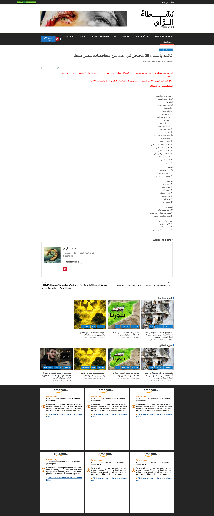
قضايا (151, 326)
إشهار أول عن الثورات (142, 36)
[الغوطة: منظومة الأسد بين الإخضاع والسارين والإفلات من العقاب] (90, 314)
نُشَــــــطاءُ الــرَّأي (157, 17)
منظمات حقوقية (85, 326)
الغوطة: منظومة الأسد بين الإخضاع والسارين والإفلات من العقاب (92, 333)
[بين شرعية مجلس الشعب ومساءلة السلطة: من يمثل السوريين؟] (124, 314)
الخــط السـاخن (70, 36)
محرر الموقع (168, 42)
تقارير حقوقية (159, 326)
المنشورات (125, 36)
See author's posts (72, 261)
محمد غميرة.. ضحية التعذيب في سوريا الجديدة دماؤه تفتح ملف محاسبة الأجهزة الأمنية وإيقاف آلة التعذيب (56, 375)
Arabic (20, 2)
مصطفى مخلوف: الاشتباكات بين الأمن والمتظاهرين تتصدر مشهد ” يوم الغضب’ (144, 284)
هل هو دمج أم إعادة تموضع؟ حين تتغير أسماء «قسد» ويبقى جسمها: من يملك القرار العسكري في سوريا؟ (159, 334)
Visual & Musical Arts (163, 36)
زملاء (161, 50)
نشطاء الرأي (167, 61)
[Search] (60, 39)
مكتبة (83, 36)
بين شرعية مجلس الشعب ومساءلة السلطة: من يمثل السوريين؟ (126, 333)
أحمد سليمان (168, 50)
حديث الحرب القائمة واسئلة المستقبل (103, 36)
